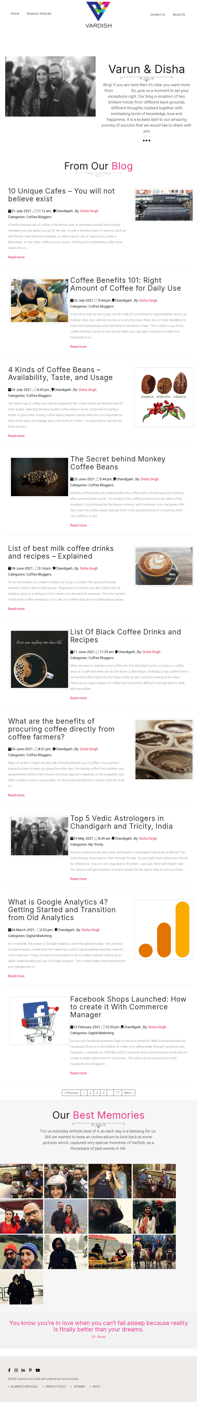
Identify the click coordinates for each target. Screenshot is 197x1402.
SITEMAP (79, 1386)
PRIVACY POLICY (56, 1386)
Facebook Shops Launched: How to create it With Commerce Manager (128, 1007)
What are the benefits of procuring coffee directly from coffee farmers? (61, 729)
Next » (128, 1093)
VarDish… (122, 90)
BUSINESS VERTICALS (24, 1386)
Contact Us (157, 14)
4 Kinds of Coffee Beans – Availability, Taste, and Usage (60, 373)
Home (15, 13)
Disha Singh (89, 211)
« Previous (71, 1093)
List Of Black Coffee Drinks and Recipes (125, 636)
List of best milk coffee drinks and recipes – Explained (61, 552)
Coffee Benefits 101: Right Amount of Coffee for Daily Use (125, 284)
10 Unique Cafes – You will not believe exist (61, 195)
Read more (16, 257)
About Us (179, 14)
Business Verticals (39, 13)
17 (117, 1093)
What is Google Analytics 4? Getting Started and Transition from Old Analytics (62, 910)
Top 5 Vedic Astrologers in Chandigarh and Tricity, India (121, 822)
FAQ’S (96, 1386)
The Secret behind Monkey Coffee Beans (118, 463)
